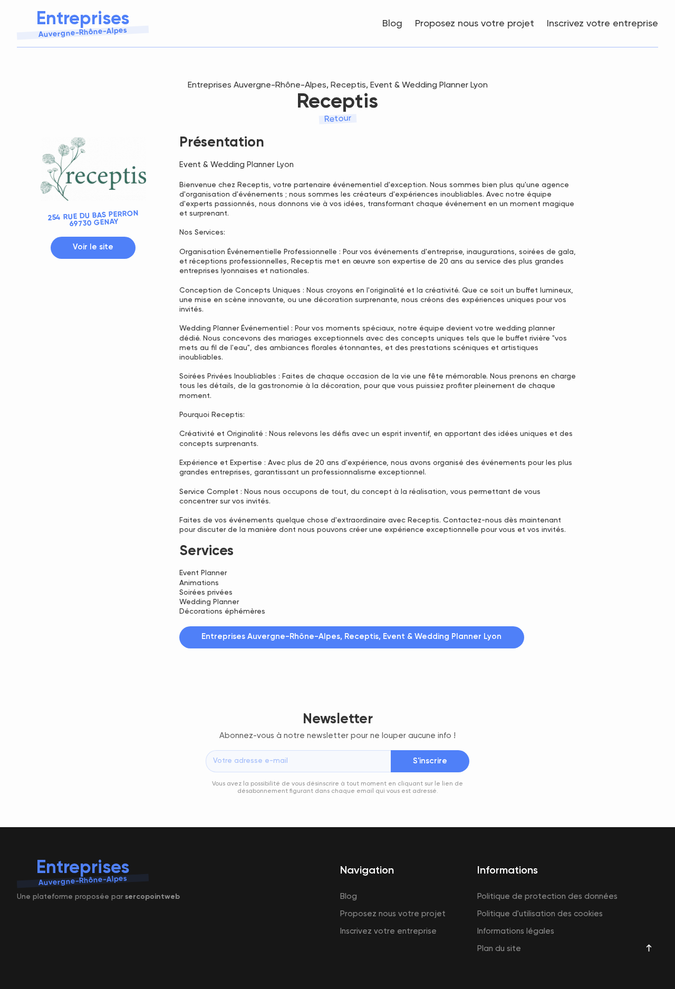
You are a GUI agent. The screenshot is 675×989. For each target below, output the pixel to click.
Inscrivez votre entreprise (602, 23)
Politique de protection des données (547, 896)
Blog (392, 23)
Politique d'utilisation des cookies (540, 914)
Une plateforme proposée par (98, 896)
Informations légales (515, 931)
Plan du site (499, 949)
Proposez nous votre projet (474, 23)
